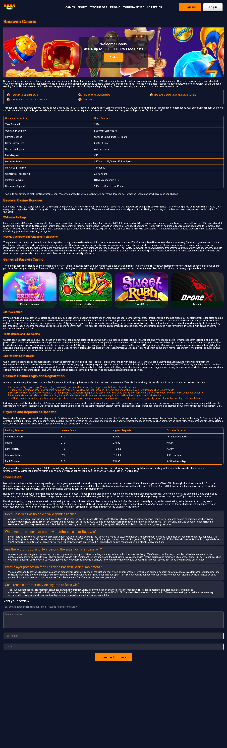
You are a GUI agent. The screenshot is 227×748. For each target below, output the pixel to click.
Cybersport (98, 7)
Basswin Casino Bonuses (24, 95)
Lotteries (154, 7)
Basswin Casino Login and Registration (175, 95)
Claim (114, 57)
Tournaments (133, 7)
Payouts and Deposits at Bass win (29, 99)
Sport (82, 7)
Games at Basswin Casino (97, 95)
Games (70, 7)
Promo (115, 7)
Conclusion (88, 99)
